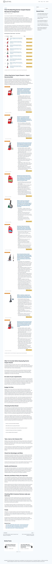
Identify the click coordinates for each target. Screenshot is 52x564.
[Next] (31, 547)
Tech (44, 1)
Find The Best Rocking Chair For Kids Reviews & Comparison (28, 534)
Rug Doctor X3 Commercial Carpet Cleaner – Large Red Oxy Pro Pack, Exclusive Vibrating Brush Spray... (16, 42)
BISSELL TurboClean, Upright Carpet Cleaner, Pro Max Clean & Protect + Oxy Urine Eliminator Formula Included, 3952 (24, 296)
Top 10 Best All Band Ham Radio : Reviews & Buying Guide (10, 546)
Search (47, 8)
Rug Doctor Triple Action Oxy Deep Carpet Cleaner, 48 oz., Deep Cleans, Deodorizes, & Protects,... (16, 56)
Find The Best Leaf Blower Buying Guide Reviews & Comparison (16, 526)
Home (39, 1)
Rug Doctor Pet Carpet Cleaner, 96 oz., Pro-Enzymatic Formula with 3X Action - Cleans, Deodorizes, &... (16, 49)
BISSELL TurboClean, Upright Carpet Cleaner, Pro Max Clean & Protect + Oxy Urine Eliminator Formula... (16, 63)
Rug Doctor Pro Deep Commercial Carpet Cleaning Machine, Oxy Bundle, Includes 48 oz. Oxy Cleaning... (16, 67)
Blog (42, 1)
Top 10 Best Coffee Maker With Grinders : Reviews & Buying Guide (17, 524)
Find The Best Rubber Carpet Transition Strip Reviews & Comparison (10, 534)
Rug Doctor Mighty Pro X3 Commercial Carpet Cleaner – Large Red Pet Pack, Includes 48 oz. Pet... (16, 39)
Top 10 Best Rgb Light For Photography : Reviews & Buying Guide (17, 525)
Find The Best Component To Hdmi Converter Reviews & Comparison (42, 28)
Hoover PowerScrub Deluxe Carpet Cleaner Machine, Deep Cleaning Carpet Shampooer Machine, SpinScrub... (16, 60)
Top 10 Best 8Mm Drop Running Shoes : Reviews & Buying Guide (26, 546)
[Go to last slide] (5, 547)
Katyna (6, 13)
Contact (47, 1)
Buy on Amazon (30, 38)
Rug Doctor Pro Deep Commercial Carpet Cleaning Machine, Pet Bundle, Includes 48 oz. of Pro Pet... (16, 46)
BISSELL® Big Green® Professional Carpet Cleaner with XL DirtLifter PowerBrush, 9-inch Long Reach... (16, 53)
